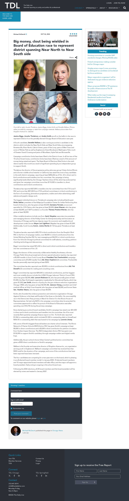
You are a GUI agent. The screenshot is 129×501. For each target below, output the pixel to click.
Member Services (15, 461)
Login (38, 463)
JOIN (10, 18)
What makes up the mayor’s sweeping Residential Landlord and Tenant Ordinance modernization (101, 97)
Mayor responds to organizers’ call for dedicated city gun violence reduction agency (101, 79)
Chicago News (57, 430)
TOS (10, 463)
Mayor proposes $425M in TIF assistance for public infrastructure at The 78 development (102, 88)
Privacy (38, 461)
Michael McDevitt (19, 34)
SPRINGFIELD (91, 8)
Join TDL (12, 458)
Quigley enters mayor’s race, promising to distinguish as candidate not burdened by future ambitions (103, 70)
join (44, 418)
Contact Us (40, 458)
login (39, 418)
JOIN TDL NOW (119, 3)
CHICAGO (79, 8)
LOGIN (109, 3)
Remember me (18, 408)
